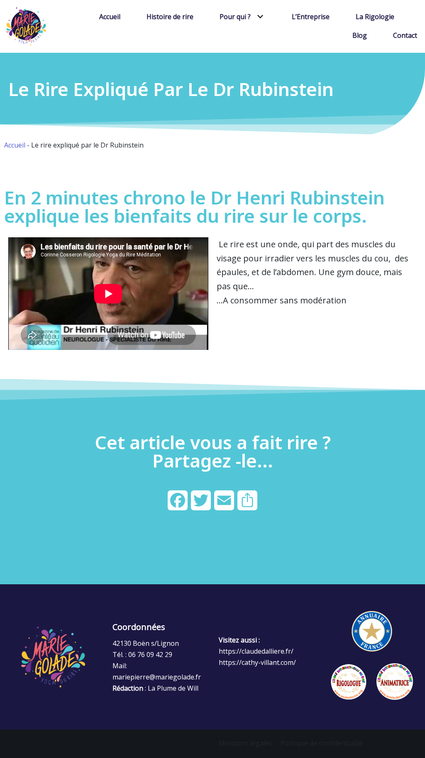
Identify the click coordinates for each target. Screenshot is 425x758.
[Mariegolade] (26, 26)
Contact (405, 35)
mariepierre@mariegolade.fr (156, 677)
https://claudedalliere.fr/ (256, 651)
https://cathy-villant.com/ (257, 662)
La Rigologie (375, 16)
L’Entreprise (311, 16)
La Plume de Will (173, 688)
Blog (359, 35)
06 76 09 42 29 (150, 654)
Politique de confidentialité (322, 743)
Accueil (109, 16)
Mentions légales (245, 743)
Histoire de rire (170, 16)
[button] (259, 16)
